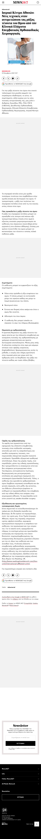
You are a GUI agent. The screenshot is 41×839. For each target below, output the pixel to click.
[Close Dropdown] (38, 768)
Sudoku (35, 603)
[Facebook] (4, 78)
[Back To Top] (36, 824)
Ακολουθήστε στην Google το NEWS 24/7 (15, 597)
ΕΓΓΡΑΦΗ (20, 797)
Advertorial (5, 9)
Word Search (14, 605)
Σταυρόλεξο (28, 603)
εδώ (35, 569)
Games (10, 603)
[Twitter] (8, 78)
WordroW (5, 605)
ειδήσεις (15, 599)
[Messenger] (13, 78)
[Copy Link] (17, 78)
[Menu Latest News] (38, 2)
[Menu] (3, 2)
